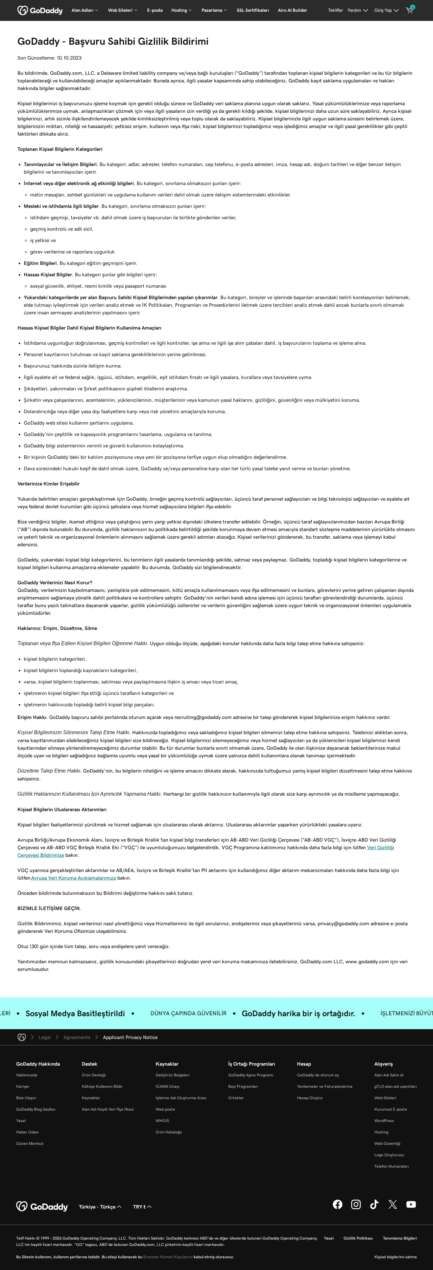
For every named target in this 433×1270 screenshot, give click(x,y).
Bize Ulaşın (26, 1098)
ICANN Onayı (167, 1086)
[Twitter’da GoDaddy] (392, 1208)
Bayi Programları (243, 1086)
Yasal (21, 1121)
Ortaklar (236, 1098)
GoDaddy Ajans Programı (250, 1075)
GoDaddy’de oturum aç (318, 1075)
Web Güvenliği (387, 1143)
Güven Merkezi (29, 1143)
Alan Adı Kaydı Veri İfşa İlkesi (108, 1109)
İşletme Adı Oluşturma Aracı (181, 1098)
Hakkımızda (26, 1075)
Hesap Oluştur (310, 1098)
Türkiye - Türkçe (97, 1206)
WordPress (384, 1121)
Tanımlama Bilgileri (400, 1238)
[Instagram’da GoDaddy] (356, 1208)
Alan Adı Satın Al (389, 1075)
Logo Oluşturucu (389, 1155)
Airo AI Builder (292, 10)
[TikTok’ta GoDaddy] (374, 1208)
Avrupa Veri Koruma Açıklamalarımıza (73, 877)
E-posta (155, 10)
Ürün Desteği (94, 1075)
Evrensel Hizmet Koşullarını (168, 1257)
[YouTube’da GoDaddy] (411, 1208)
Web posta (165, 1109)
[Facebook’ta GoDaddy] (337, 1208)
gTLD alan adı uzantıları (395, 1086)
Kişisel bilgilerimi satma (395, 1257)
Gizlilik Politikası (358, 1238)
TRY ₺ (139, 1206)
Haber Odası (27, 1132)
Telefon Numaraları (391, 1166)
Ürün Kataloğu (169, 1132)
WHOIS (162, 1121)
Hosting (381, 1132)
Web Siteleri (385, 1098)
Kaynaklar (91, 1098)
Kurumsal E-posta (390, 1109)
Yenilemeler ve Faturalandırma (324, 1086)
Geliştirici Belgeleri (173, 1075)
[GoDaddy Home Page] (42, 1206)
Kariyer (22, 1086)
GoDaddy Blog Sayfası (35, 1109)
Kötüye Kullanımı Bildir (102, 1086)
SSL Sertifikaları (253, 10)
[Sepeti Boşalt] (409, 10)
